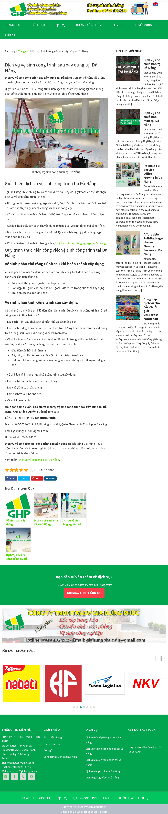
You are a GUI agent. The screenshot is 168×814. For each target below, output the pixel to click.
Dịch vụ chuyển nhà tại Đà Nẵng (103, 771)
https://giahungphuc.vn (25, 771)
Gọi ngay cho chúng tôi (84, 593)
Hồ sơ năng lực (52, 744)
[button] (163, 658)
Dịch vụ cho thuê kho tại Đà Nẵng (152, 64)
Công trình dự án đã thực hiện (60, 756)
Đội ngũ (48, 750)
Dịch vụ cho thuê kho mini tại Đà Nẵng (152, 119)
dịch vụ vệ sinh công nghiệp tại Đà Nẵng (81, 243)
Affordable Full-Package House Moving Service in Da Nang (153, 244)
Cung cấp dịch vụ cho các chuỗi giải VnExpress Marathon (152, 309)
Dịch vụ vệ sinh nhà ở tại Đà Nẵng (39, 460)
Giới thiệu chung (53, 737)
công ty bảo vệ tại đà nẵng (142, 747)
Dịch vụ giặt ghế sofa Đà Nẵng (102, 777)
